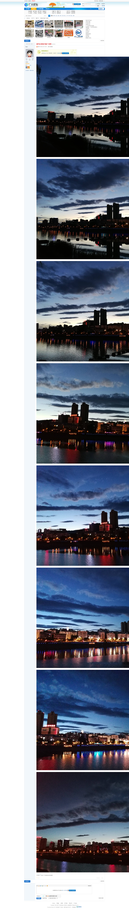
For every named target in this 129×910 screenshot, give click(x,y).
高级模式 (89, 885)
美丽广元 (37, 18)
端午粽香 (87, 36)
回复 (39, 877)
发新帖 (26, 40)
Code (45, 885)
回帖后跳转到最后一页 (54, 898)
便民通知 (73, 11)
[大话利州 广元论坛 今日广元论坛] (31, 4)
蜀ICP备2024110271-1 (67, 907)
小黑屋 (61, 903)
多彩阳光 (87, 35)
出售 (60, 15)
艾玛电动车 (49, 37)
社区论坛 (34, 8)
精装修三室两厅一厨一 (49, 28)
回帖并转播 (45, 898)
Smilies (47, 885)
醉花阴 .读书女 (88, 37)
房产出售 (40, 11)
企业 (56, 15)
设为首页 (26, 0)
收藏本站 (29, 0)
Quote (44, 885)
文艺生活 (87, 31)
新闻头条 (59, 12)
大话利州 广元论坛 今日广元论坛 (24, 18)
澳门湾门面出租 (39, 28)
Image (40, 885)
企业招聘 (30, 11)
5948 (33, 58)
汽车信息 (40, 12)
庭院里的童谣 (88, 33)
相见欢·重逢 (88, 21)
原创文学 (68, 12)
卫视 (73, 15)
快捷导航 (100, 8)
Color (39, 885)
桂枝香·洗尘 (88, 24)
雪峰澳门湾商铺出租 (68, 28)
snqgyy (26, 46)
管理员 (27, 62)
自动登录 (98, 3)
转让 (65, 15)
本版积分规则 (101, 898)
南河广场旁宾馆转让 (58, 37)
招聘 (54, 15)
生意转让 (44, 11)
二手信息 (35, 12)
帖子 (45, 15)
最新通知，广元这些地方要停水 (91, 27)
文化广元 (54, 12)
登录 (45, 53)
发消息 (32, 70)
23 (29, 58)
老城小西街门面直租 (58, 28)
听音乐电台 (96, 0)
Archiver (53, 903)
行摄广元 (54, 11)
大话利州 (38, 875)
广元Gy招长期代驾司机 (78, 37)
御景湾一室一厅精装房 (78, 28)
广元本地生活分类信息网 (48, 875)
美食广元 (59, 11)
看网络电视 (101, 0)
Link (42, 885)
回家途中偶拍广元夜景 (44, 18)
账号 (83, 3)
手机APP (33, 0)
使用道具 (98, 877)
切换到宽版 (104, 1)
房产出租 (35, 11)
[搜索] (49, 16)
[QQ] (79, 907)
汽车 (69, 15)
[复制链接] (53, 44)
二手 (67, 15)
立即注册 (103, 5)
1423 (26, 58)
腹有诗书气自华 (89, 20)
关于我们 (66, 903)
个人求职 (30, 12)
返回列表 (102, 40)
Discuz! (52, 907)
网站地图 (74, 907)
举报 (102, 877)
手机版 (58, 903)
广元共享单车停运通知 (90, 25)
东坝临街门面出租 (29, 37)
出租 (58, 15)
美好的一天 (88, 29)
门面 (62, 15)
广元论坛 (41, 875)
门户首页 (28, 8)
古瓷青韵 (87, 28)
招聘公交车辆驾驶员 (39, 37)
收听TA (28, 70)
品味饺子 (87, 32)
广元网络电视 (40, 8)
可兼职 (68, 37)
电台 (71, 15)
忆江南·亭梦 (88, 23)
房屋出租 (29, 28)
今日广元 (68, 11)
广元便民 (44, 12)
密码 (83, 5)
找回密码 (103, 3)
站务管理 (73, 12)
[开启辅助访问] (93, 1)
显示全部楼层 (50, 46)
